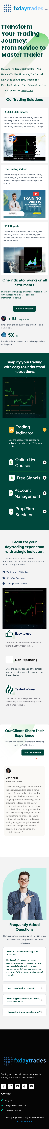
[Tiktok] (24, 1086)
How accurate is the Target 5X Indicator (22, 953)
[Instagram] (10, 1086)
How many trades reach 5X (21, 987)
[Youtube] (31, 1086)
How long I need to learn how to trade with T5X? (23, 1000)
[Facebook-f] (3, 1086)
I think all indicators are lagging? (24, 1011)
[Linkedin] (17, 1086)
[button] (36, 758)
